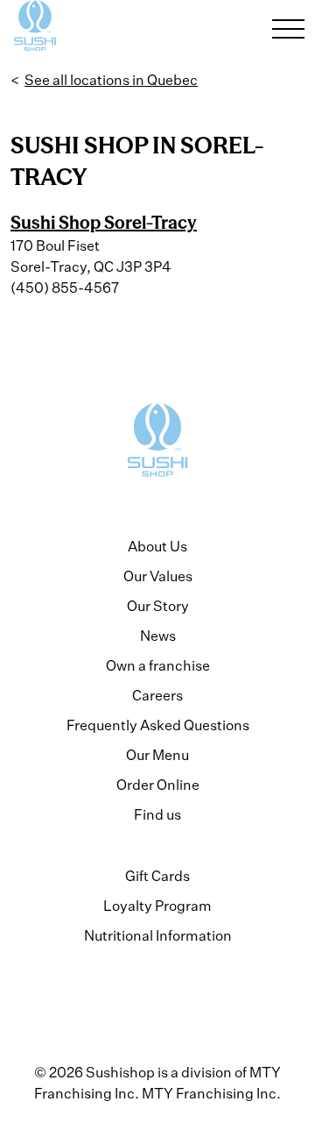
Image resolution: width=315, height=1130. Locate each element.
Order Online (158, 784)
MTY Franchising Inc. (211, 1093)
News (158, 635)
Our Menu (157, 755)
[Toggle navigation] (288, 29)
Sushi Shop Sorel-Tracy (103, 222)
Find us (157, 814)
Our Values (157, 576)
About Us (157, 546)
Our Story (158, 606)
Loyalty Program (157, 905)
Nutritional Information (158, 935)
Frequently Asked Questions (157, 725)
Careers (157, 695)
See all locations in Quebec (111, 80)
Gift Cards (157, 876)
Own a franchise (158, 665)
